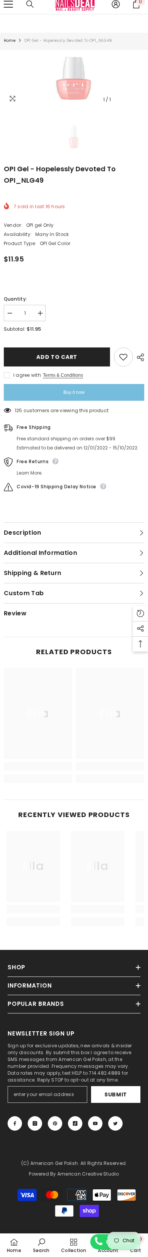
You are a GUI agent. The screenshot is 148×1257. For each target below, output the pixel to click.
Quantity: (15, 299)
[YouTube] (95, 1123)
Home (10, 40)
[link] (38, 766)
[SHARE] (138, 357)
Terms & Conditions (63, 375)
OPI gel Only (40, 225)
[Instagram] (35, 1123)
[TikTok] (75, 1123)
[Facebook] (15, 1123)
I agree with (27, 375)
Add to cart (56, 357)
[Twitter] (115, 1123)
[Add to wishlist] (123, 356)
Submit (115, 1094)
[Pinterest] (55, 1123)
